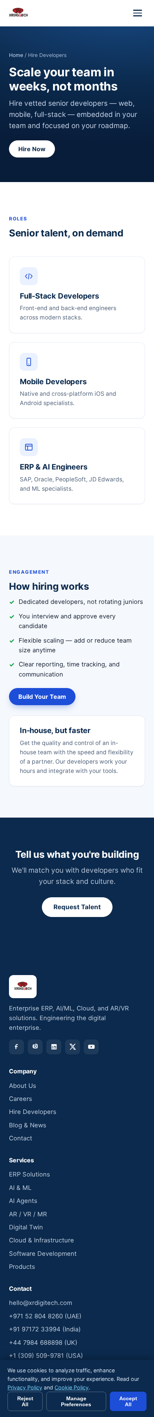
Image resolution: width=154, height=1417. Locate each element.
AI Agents (23, 1200)
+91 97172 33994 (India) (45, 1329)
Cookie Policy (72, 1387)
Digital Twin (26, 1227)
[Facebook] (16, 1046)
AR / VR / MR (28, 1214)
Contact (20, 1138)
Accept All (128, 1401)
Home (16, 55)
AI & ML (20, 1187)
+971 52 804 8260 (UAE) (45, 1316)
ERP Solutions (29, 1174)
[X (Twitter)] (72, 1046)
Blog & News (27, 1125)
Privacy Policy (24, 1387)
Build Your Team (42, 696)
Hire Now (32, 149)
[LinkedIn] (53, 1046)
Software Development (43, 1253)
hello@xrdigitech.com (40, 1302)
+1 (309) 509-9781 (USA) (46, 1355)
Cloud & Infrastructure (41, 1240)
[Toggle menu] (137, 13)
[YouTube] (91, 1046)
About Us (22, 1085)
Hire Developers (32, 1111)
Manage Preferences (76, 1401)
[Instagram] (35, 1046)
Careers (20, 1098)
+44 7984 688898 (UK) (43, 1342)
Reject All (25, 1401)
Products (22, 1266)
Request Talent (77, 907)
